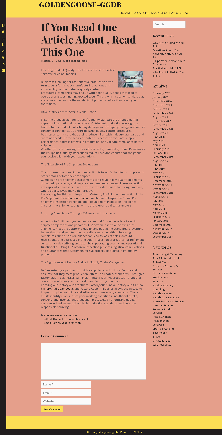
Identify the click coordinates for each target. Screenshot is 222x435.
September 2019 (163, 157)
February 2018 (161, 216)
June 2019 (159, 169)
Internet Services (163, 305)
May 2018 (158, 204)
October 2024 (161, 109)
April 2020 (159, 145)
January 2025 (160, 97)
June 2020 (159, 137)
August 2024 (160, 117)
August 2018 (160, 197)
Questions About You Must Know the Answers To (167, 54)
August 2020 (160, 133)
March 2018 (160, 212)
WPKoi (138, 432)
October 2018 (161, 189)
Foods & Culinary (163, 285)
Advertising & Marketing (167, 254)
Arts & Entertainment (166, 258)
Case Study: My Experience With (62, 322)
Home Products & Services (169, 301)
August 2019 (160, 161)
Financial (158, 281)
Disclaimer (126, 13)
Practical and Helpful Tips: (168, 68)
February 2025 (161, 93)
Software (158, 324)
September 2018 (163, 193)
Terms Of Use (176, 13)
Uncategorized (161, 340)
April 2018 (159, 208)
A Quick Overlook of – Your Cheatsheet (66, 318)
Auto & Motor (161, 262)
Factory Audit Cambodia (57, 288)
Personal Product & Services (164, 311)
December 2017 (162, 224)
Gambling (159, 289)
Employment (160, 277)
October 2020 (161, 125)
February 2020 (161, 149)
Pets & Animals (162, 316)
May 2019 (158, 173)
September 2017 (163, 236)
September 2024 (163, 113)
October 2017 (161, 232)
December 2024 (162, 101)
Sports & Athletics (164, 328)
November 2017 (162, 228)
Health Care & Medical (166, 297)
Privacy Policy (159, 13)
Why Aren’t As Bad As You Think (168, 44)
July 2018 (158, 201)
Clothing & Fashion (164, 273)
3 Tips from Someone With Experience (169, 62)
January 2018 (160, 220)
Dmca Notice (141, 13)
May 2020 (158, 141)
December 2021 (162, 121)
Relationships (161, 320)
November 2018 (162, 185)
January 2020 (160, 153)
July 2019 (158, 165)
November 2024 (162, 105)
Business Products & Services (60, 315)
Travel (156, 336)
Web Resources (162, 344)
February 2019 (161, 177)
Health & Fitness (163, 293)
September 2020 (163, 129)
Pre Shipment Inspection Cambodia (64, 198)
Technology (160, 332)
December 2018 (162, 181)
